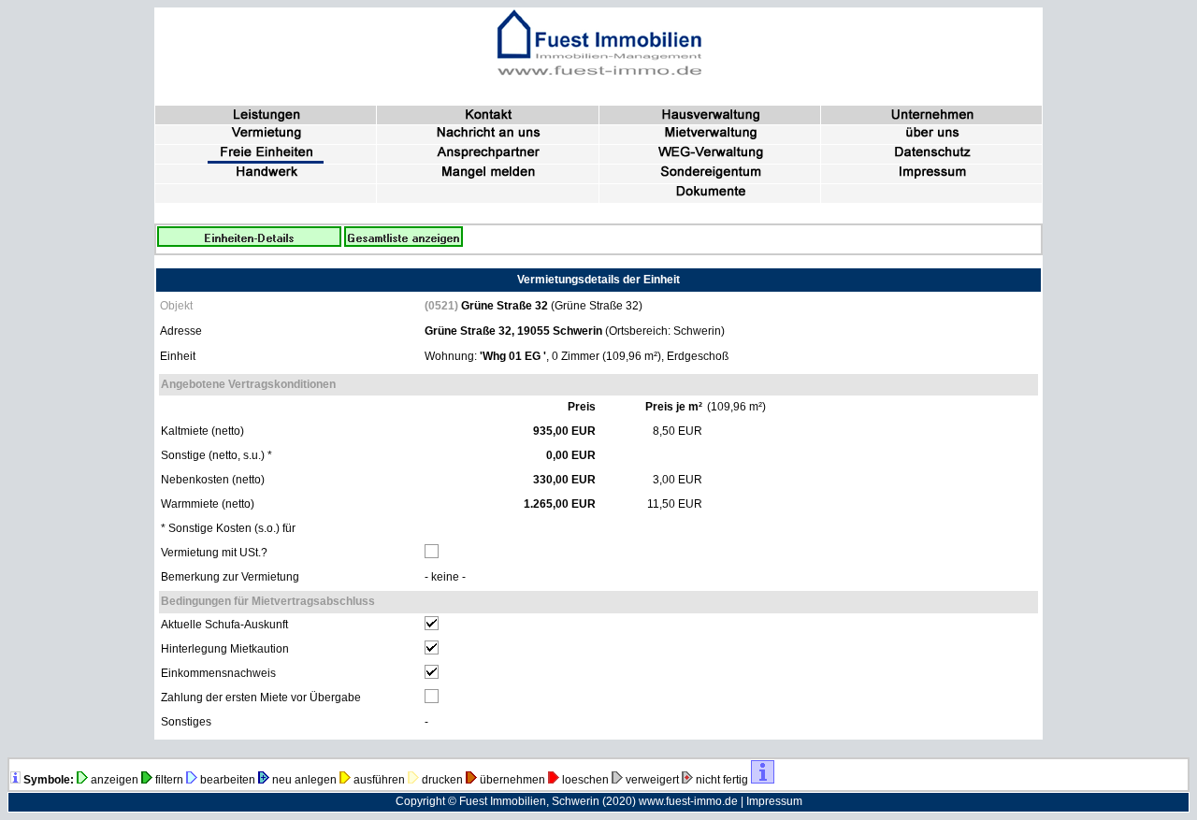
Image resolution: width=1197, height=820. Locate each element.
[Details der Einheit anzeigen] (249, 243)
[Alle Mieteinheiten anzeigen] (403, 243)
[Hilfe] (762, 779)
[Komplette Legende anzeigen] (15, 779)
